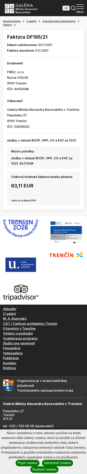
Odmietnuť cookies (57, 463)
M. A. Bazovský (15, 319)
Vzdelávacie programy (20, 338)
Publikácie (11, 358)
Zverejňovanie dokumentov (59, 21)
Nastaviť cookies (44, 469)
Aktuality (9, 309)
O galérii (32, 21)
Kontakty (9, 363)
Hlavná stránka (12, 21)
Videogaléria (13, 353)
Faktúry (7, 24)
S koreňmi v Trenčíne (19, 328)
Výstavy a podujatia (18, 333)
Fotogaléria (11, 348)
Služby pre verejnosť (19, 343)
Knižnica (9, 368)
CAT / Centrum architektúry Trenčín (30, 324)
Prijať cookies (27, 463)
